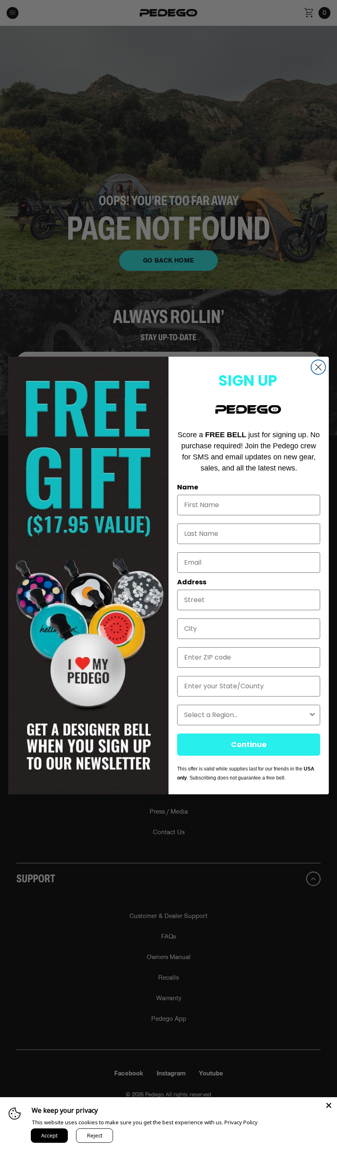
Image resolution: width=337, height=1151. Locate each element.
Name (187, 487)
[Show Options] (312, 715)
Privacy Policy (241, 1122)
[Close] (329, 1105)
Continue (249, 744)
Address (191, 582)
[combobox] (246, 715)
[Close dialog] (318, 367)
